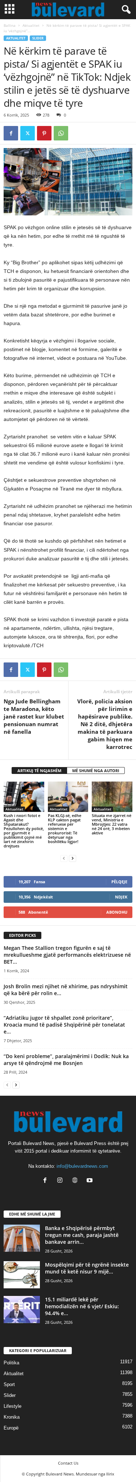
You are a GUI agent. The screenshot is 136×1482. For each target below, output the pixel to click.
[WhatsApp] (61, 133)
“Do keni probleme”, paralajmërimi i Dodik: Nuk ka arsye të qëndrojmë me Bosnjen (66, 1059)
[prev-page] (63, 858)
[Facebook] (11, 133)
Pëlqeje (119, 881)
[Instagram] (61, 1181)
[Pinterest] (44, 133)
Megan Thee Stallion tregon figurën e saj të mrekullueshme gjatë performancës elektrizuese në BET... (67, 954)
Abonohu (116, 912)
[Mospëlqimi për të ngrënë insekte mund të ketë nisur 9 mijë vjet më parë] (22, 1274)
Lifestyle (12, 1406)
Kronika (12, 1417)
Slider (38, 38)
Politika (11, 1362)
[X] (27, 133)
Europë (11, 1428)
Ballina (10, 25)
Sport (9, 1384)
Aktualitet (31, 25)
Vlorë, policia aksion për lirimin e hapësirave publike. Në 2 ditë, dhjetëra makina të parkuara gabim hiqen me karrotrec (104, 724)
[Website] (76, 1181)
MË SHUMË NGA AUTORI (95, 770)
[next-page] (72, 858)
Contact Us (68, 1463)
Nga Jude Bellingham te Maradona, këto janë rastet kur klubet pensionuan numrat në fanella (34, 716)
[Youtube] (90, 1181)
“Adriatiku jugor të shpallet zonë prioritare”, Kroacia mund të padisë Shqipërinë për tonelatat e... (64, 1024)
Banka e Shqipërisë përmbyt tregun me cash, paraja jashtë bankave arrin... (82, 1235)
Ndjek (121, 897)
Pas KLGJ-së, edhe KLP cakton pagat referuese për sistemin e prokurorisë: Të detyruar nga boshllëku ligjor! (64, 828)
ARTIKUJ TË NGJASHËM (39, 770)
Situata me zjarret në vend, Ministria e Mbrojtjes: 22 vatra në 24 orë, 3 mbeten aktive (111, 824)
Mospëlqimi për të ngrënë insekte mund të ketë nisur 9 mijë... (87, 1268)
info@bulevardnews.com (82, 1166)
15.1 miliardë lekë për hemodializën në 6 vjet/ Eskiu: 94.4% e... (82, 1306)
